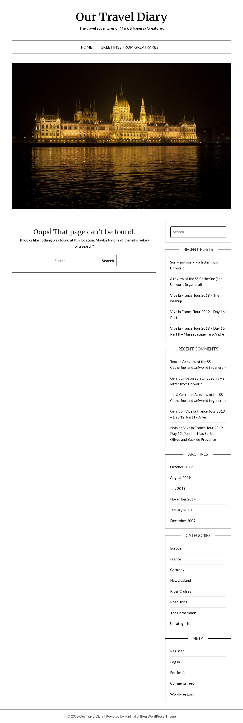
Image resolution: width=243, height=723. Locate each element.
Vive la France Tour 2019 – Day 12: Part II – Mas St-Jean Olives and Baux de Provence (197, 433)
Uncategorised (181, 623)
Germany (177, 570)
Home (86, 47)
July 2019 (178, 488)
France (175, 559)
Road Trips (178, 602)
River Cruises (180, 591)
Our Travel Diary (122, 17)
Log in (175, 662)
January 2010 (181, 510)
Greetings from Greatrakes (130, 47)
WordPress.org (182, 694)
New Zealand (180, 580)
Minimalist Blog (136, 716)
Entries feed (179, 672)
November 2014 (183, 499)
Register (177, 651)
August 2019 (180, 477)
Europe (176, 548)
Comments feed (182, 683)
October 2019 (181, 467)
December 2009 (183, 520)
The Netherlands (183, 613)
